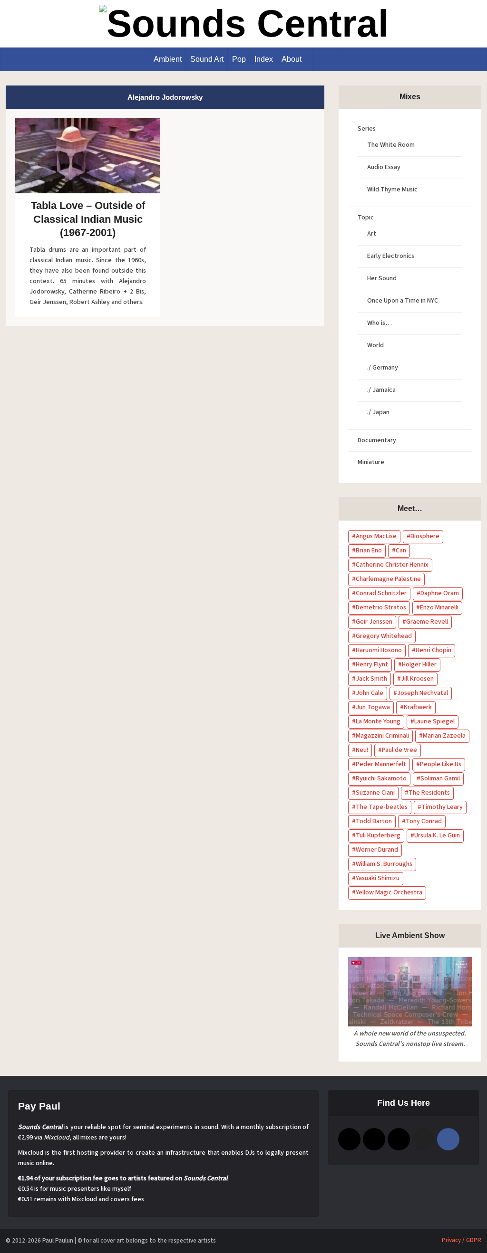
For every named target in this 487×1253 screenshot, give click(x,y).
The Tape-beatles (382, 807)
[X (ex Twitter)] (423, 1139)
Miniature (371, 462)
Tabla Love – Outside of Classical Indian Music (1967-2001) (88, 218)
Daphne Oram (439, 593)
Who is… (379, 323)
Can (401, 550)
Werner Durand (377, 849)
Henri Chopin (433, 650)
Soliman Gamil (440, 778)
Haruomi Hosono (379, 650)
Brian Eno (369, 550)
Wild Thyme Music (392, 189)
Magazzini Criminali (382, 735)
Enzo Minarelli (439, 607)
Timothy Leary (442, 807)
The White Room (391, 145)
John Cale (369, 693)
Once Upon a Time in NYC (402, 300)
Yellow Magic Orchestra (389, 892)
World (375, 345)
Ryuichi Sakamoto (381, 778)
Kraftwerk (418, 707)
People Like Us (440, 764)
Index (263, 59)
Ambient (168, 59)
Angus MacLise (376, 536)
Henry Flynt (372, 664)
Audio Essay (383, 167)
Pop (239, 59)
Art (371, 233)
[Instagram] (374, 1139)
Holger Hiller (419, 664)
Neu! (362, 750)
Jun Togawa (373, 707)
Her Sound (382, 278)
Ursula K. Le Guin (437, 835)
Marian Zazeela (444, 735)
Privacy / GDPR (461, 1240)
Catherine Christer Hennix (392, 565)
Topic (366, 217)
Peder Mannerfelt (381, 764)
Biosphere (424, 536)
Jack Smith (371, 678)
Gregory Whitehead (384, 636)
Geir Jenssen (374, 621)
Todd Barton (374, 821)
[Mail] (349, 1139)
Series (367, 128)
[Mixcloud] (399, 1139)
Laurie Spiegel (434, 721)
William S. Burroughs (384, 864)
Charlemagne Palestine (388, 579)
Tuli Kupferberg (378, 835)
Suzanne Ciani (375, 792)
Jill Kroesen (417, 678)
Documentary (377, 440)
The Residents (429, 792)
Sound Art (207, 59)
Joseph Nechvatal (422, 693)
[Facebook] (448, 1139)
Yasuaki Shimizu (377, 878)
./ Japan (378, 412)
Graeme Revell (427, 621)
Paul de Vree (399, 750)
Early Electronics (390, 256)
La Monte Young (378, 721)
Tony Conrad (424, 821)
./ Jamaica (381, 390)
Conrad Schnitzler (381, 593)
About (292, 59)
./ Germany (382, 367)
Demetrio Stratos (381, 607)
